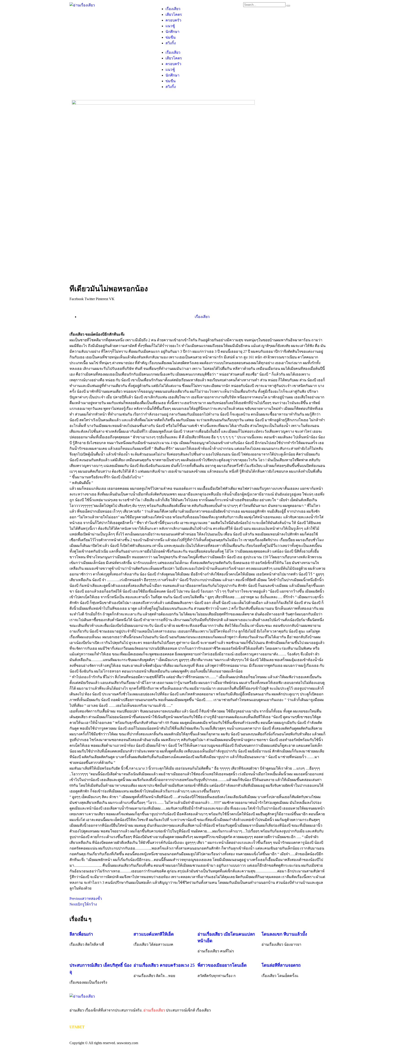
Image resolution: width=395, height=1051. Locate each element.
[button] (76, 299)
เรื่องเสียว (172, 9)
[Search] (288, 5)
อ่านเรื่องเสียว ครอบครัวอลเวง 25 (164, 965)
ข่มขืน (170, 37)
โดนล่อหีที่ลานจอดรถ (281, 965)
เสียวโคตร (173, 14)
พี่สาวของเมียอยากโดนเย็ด (222, 965)
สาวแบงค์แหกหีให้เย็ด (153, 934)
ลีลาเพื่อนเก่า (81, 934)
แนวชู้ (170, 26)
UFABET (77, 1027)
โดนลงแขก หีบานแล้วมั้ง (284, 934)
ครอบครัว (173, 20)
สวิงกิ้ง (170, 43)
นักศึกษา (172, 32)
